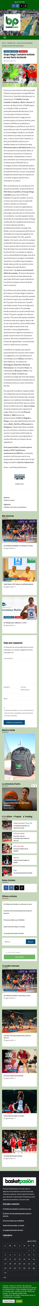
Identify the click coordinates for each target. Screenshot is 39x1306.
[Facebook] (13, 6)
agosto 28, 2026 (9, 1118)
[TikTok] (25, 6)
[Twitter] (21, 6)
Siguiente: (15, 505)
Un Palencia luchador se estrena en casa (18, 545)
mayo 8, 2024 (9, 61)
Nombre (7, 687)
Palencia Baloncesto (10, 540)
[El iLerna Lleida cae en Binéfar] (7, 848)
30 (34, 1268)
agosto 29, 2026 (9, 1078)
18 (10, 1264)
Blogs (15, 870)
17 (5, 1264)
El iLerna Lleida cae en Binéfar (14, 920)
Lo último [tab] (8, 816)
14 (24, 1259)
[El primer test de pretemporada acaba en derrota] (7, 837)
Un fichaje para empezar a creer (15, 623)
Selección (16, 858)
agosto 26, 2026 (9, 587)
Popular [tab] (17, 816)
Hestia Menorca (9, 617)
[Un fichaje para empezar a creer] (19, 608)
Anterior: (9, 498)
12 (15, 1259)
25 (10, 1268)
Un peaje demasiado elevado (23, 873)
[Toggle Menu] (5, 37)
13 (19, 1259)
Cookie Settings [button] (8, 1301)
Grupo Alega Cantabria (11, 51)
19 (15, 1264)
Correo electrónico (25, 688)
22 (29, 1264)
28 (24, 1268)
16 (34, 1259)
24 (5, 1268)
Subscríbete (19, 957)
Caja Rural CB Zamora (11, 579)
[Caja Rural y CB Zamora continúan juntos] (19, 569)
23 (34, 1264)
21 (24, 1264)
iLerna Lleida (20, 846)
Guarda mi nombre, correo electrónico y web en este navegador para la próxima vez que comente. (19, 713)
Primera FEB (23, 51)
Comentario (8, 658)
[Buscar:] (15, 941)
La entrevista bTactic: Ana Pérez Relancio (16, 804)
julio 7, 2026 (8, 808)
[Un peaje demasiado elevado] (7, 871)
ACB (15, 833)
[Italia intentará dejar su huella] (7, 860)
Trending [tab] (28, 816)
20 (19, 1264)
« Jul (4, 1277)
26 (15, 1268)
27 (19, 1268)
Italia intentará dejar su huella (14, 927)
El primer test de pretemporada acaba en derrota (21, 838)
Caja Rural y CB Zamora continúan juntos (18, 584)
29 (29, 1268)
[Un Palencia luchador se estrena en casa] (19, 531)
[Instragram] (17, 6)
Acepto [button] (19, 1301)
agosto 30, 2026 (9, 548)
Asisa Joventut (20, 833)
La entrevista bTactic (10, 800)
